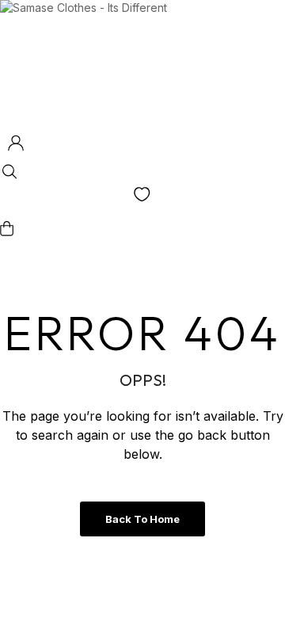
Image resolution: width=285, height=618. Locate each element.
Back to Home (142, 519)
